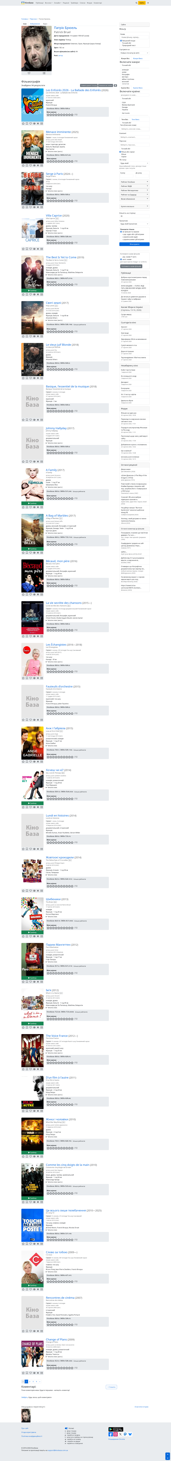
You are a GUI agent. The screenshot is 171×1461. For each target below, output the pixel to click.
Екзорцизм (126, 389)
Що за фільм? (128, 452)
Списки (82, 3)
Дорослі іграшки (127, 352)
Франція (49, 102)
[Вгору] (167, 1454)
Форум (89, 3)
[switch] (66, 1428)
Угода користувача (28, 1432)
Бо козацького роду (128, 377)
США (124, 102)
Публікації (39, 3)
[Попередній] (20, 48)
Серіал (123, 156)
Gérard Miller (75, 833)
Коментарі (98, 3)
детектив (61, 144)
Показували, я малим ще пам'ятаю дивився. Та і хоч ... (134, 536)
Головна (24, 19)
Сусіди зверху (126, 315)
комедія (49, 268)
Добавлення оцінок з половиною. (134, 445)
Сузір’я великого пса (129, 346)
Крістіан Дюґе (51, 531)
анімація (125, 70)
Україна (125, 110)
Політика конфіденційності (31, 1436)
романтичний (51, 739)
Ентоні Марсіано (52, 914)
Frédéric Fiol (50, 1315)
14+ (63, 1122)
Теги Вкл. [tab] (125, 119)
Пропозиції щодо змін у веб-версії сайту (134, 438)
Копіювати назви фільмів (131, 266)
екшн (48, 1175)
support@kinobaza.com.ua (58, 1450)
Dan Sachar (50, 149)
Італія (48, 482)
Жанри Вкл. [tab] (125, 58)
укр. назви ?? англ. (130, 257)
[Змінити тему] (148, 3)
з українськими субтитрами (133, 239)
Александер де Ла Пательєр (56, 272)
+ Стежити (111, 1387)
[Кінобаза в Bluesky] (130, 1434)
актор (60, 55)
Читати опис (52, 746)
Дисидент (126, 383)
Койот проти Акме (128, 371)
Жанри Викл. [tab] (138, 58)
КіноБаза (28, 2)
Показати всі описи (105, 85)
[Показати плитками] (115, 85)
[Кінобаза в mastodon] (125, 1434)
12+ (65, 260)
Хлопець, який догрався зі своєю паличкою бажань (133, 520)
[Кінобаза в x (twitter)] (120, 1434)
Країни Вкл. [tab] (125, 88)
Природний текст (129, 45)
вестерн (125, 77)
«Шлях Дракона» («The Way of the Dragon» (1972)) (134, 477)
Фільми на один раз (128, 414)
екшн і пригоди (52, 144)
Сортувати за (124, 49)
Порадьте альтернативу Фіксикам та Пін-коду (134, 430)
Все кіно (48, 3)
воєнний (55, 526)
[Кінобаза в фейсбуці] (110, 1434)
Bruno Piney (50, 1269)
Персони (33, 19)
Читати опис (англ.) (55, 151)
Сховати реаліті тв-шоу (89, 85)
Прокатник (123, 221)
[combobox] (132, 129)
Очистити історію (141, 1407)
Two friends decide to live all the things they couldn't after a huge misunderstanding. (70, 275)
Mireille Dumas (51, 833)
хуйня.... (131, 553)
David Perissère (61, 1315)
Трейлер (33, 290)
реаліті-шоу (58, 1048)
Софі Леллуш (51, 959)
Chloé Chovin (51, 618)
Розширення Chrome (116, 1439)
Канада (48, 188)
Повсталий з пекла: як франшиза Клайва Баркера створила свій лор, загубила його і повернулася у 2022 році (134, 488)
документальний (52, 438)
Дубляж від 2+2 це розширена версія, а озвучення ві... (132, 560)
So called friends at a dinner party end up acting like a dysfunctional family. (74, 1357)
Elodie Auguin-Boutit (64, 618)
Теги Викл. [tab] (136, 119)
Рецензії (66, 3)
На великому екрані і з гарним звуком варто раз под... (132, 579)
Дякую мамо (128, 470)
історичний (71, 526)
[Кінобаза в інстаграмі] (115, 1434)
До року (139, 173)
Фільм (123, 154)
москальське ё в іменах (130, 458)
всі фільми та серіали (131, 232)
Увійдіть (24, 1397)
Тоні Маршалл (51, 785)
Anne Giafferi (51, 743)
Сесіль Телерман (52, 872)
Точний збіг (126, 43)
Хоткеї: (71, 1428)
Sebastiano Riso (52, 485)
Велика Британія (128, 105)
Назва (122, 34)
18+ (63, 773)
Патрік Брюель (65, 28)
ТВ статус (122, 160)
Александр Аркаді (52, 1180)
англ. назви (127, 259)
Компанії (122, 133)
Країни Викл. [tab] (138, 88)
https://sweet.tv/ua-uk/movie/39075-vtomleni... (131, 587)
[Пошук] (136, 2)
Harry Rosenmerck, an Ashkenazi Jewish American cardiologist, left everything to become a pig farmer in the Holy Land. (76, 320)
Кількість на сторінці (127, 213)
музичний (50, 100)
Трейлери (74, 3)
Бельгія (49, 147)
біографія (62, 526)
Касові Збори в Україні (132, 308)
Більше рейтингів (80, 325)
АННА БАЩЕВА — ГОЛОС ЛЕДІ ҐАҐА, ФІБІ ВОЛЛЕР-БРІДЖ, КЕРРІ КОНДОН (133, 289)
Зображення (35, 24)
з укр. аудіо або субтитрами (133, 234)
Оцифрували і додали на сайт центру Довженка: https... (132, 545)
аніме (124, 72)
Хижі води (126, 334)
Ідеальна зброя (127, 401)
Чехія (61, 528)
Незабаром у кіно (129, 365)
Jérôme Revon (51, 1228)
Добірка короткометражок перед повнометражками (134, 279)
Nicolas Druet (74, 1228)
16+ (57, 218)
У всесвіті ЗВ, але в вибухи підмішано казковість (134, 500)
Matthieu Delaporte (75, 272)
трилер (54, 226)
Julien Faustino (63, 704)
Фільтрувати (134, 244)
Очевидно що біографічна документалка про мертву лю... (133, 569)
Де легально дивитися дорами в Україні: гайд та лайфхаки (133, 299)
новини (56, 1223)
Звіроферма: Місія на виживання (133, 340)
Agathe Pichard (74, 1315)
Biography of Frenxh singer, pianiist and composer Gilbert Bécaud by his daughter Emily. (76, 576)
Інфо (25, 24)
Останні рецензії (129, 465)
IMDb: (62, 108)
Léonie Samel (78, 618)
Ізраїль (62, 147)
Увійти (141, 3)
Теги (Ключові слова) (128, 125)
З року (122, 173)
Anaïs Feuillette (63, 833)
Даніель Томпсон (52, 1354)
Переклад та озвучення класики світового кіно (133, 421)
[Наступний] (53, 48)
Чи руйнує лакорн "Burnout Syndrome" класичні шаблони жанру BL (132, 511)
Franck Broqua (51, 105)
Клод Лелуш (50, 1092)
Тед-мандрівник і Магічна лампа (133, 358)
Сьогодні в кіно (128, 322)
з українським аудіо (130, 237)
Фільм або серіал (128, 152)
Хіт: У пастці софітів (128, 395)
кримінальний (68, 1175)
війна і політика (128, 79)
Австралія (126, 113)
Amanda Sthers (51, 318)
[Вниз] (167, 1458)
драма (48, 226)
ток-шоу (49, 186)
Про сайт (24, 1428)
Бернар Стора (51, 231)
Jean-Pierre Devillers (63, 1269)
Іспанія (56, 870)
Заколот (126, 328)
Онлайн (57, 3)
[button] (29, 73)
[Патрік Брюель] (25, 1415)
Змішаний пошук (128, 41)
